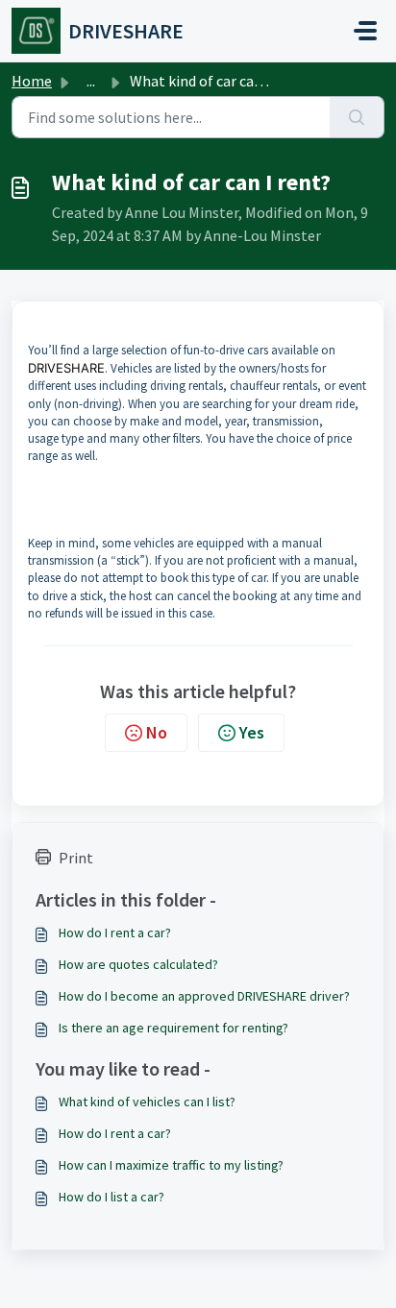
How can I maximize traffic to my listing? (171, 1165)
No (156, 732)
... (91, 80)
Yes (251, 732)
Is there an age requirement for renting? (173, 1027)
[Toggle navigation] (365, 30)
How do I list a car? (111, 1196)
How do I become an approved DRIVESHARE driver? (204, 996)
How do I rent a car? (115, 932)
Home (32, 80)
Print (76, 857)
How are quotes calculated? (138, 964)
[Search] (357, 117)
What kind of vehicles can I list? (147, 1101)
